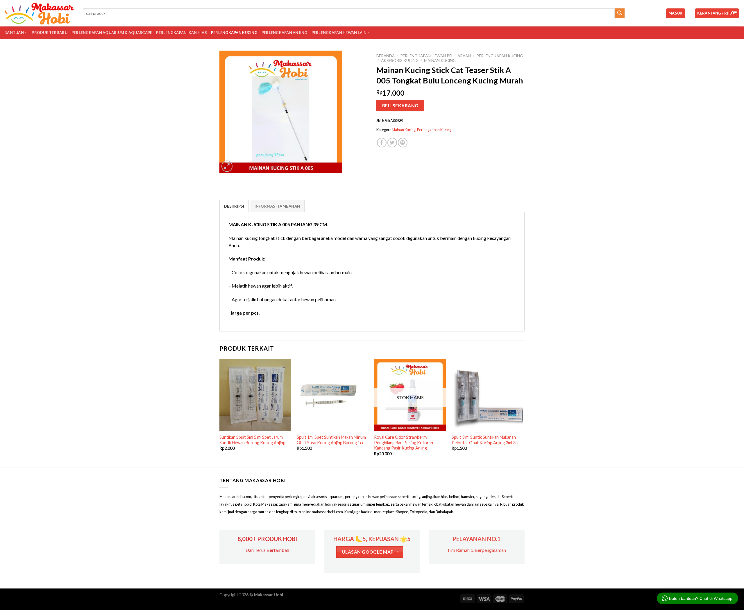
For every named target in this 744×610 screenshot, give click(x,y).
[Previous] (219, 412)
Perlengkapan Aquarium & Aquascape (111, 32)
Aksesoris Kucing (400, 60)
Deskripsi (234, 206)
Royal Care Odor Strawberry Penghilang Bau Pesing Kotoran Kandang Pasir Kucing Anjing (403, 442)
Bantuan (14, 32)
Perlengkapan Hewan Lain (339, 32)
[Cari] (620, 13)
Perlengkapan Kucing (234, 32)
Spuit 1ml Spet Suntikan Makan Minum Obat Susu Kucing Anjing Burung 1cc (331, 440)
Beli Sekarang (400, 105)
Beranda (385, 55)
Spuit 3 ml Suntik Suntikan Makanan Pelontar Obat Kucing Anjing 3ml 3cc (485, 440)
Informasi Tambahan (277, 206)
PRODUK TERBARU (49, 32)
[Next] (522, 412)
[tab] (234, 206)
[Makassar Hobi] (39, 13)
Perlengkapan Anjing (284, 32)
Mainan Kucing (440, 60)
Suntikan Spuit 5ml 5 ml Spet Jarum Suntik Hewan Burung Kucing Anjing (252, 440)
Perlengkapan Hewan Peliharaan (435, 55)
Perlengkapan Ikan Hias (181, 32)
